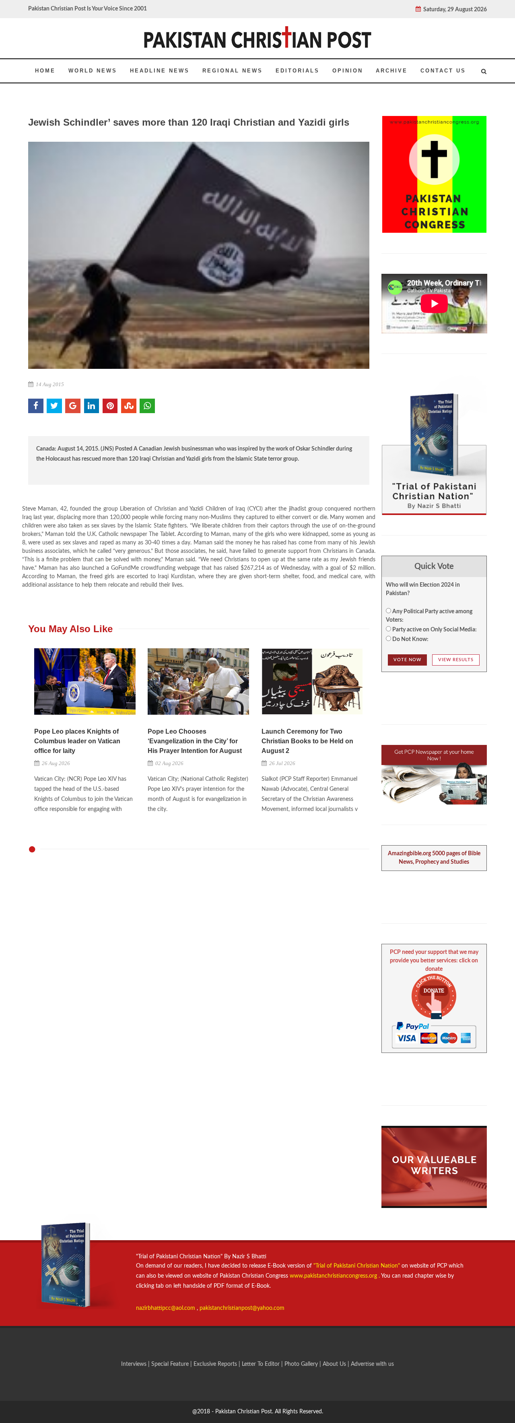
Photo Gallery (301, 1364)
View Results (456, 660)
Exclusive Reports (216, 1364)
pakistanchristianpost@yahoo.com (242, 1308)
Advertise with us (372, 1364)
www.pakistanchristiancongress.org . (334, 1276)
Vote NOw (407, 660)
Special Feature (170, 1364)
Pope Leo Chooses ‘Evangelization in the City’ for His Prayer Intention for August (195, 741)
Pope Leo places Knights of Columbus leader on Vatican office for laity (77, 741)
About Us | (337, 1364)
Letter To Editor (261, 1364)
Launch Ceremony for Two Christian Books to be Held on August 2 (307, 741)
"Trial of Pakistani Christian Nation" (357, 1266)
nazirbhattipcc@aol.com (166, 1308)
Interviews (134, 1364)
